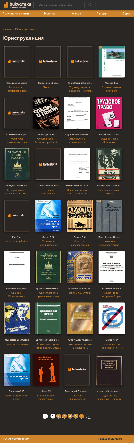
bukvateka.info (20, 438)
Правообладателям (110, 438)
